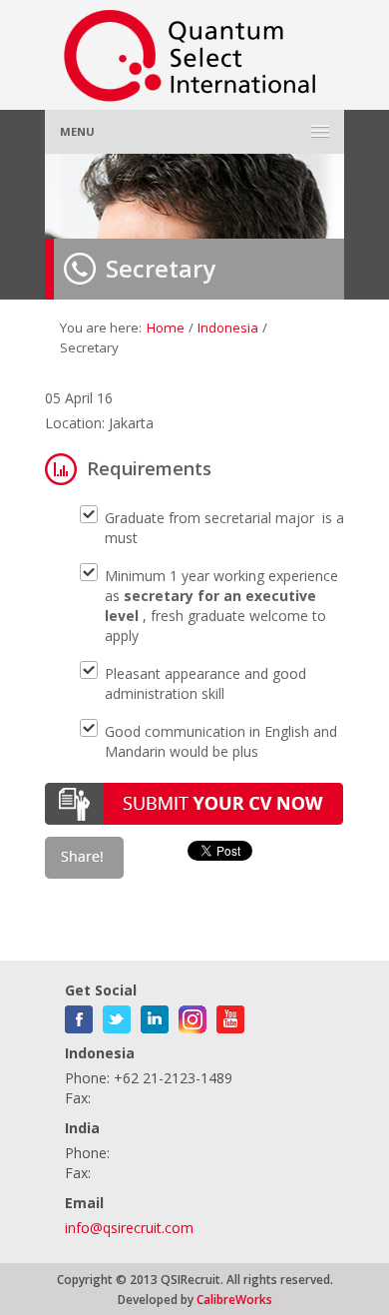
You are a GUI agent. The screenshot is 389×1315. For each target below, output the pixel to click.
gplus (192, 1015)
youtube (230, 1015)
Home (166, 327)
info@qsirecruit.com (129, 1227)
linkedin (155, 1015)
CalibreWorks (234, 1299)
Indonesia (227, 327)
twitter (117, 1015)
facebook (79, 1015)
